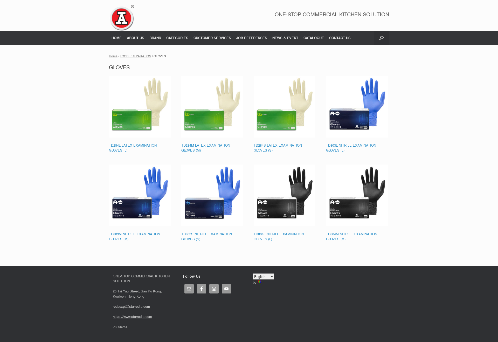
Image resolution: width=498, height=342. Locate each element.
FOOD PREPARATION (135, 56)
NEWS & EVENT (285, 37)
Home (113, 56)
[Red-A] (122, 18)
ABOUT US (135, 37)
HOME (117, 37)
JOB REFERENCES (251, 37)
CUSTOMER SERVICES (212, 37)
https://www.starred (127, 316)
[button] (381, 38)
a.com (147, 316)
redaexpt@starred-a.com (131, 306)
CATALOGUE (313, 37)
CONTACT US (340, 37)
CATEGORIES (177, 37)
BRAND (155, 37)
